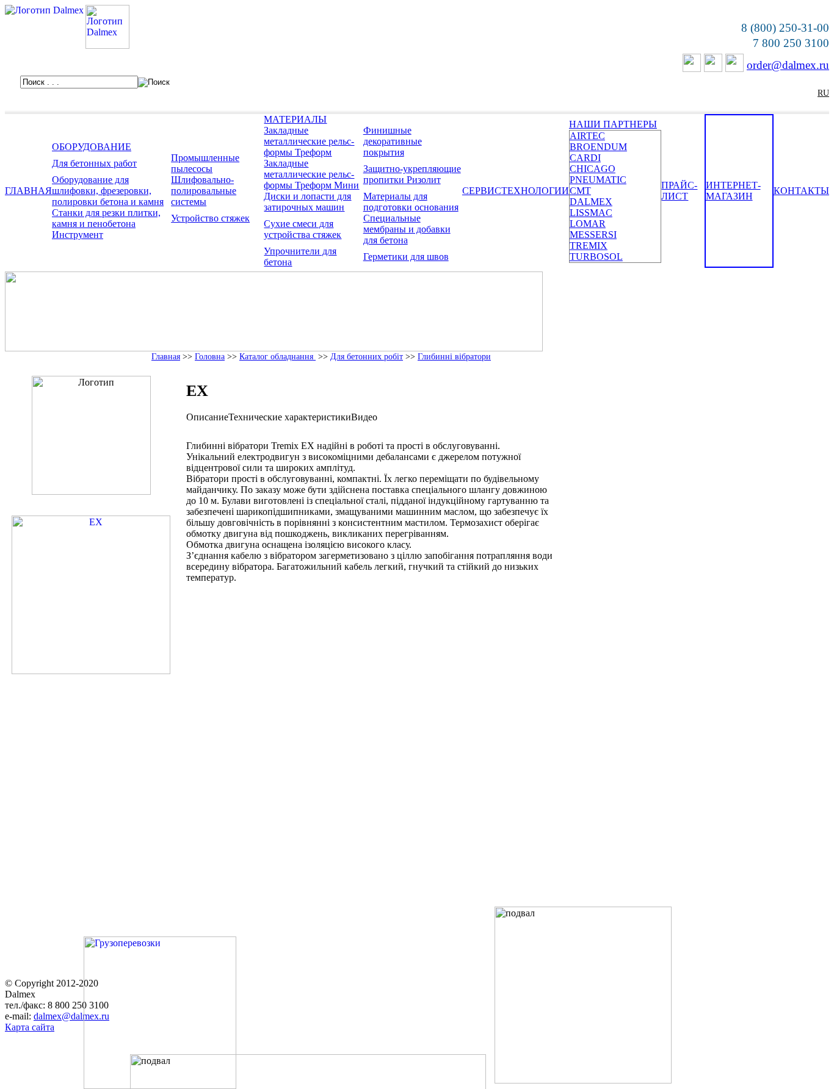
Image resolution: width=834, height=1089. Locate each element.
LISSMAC (591, 212)
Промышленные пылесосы (205, 163)
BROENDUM (598, 147)
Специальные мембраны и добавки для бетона (407, 229)
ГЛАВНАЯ (28, 190)
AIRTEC (587, 136)
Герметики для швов (406, 256)
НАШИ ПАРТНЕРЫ (613, 124)
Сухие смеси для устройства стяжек (302, 229)
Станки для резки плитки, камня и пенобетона (106, 218)
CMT (580, 190)
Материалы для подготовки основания (411, 201)
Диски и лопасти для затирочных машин (307, 201)
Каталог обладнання (277, 356)
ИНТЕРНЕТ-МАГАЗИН (733, 190)
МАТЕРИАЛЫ (295, 119)
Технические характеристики (289, 417)
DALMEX (591, 201)
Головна (210, 356)
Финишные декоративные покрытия (392, 141)
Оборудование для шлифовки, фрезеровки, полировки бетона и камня (108, 190)
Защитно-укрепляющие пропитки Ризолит (412, 174)
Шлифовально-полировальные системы (203, 190)
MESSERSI (593, 234)
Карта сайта (29, 1027)
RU (823, 93)
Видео (364, 417)
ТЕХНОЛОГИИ (535, 190)
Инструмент (77, 234)
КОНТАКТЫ (801, 190)
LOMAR (588, 223)
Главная (165, 356)
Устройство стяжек (210, 218)
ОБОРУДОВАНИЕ (91, 147)
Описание (207, 417)
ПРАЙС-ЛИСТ (679, 190)
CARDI (585, 158)
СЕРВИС (481, 190)
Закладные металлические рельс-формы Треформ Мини (311, 174)
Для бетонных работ (94, 163)
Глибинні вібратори (454, 356)
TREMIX (588, 245)
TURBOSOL (596, 256)
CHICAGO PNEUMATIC (598, 174)
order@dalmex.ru (788, 65)
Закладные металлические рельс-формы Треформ (309, 141)
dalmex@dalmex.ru (71, 1016)
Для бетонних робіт (366, 356)
